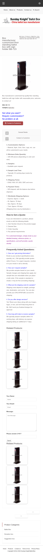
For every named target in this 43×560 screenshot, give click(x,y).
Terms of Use (26, 549)
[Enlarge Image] (21, 59)
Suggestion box (9, 539)
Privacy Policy (35, 549)
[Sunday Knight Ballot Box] (21, 23)
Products (20, 10)
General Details (23, 132)
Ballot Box (11, 107)
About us (12, 10)
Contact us (27, 10)
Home (6, 10)
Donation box (8, 534)
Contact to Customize (14, 123)
